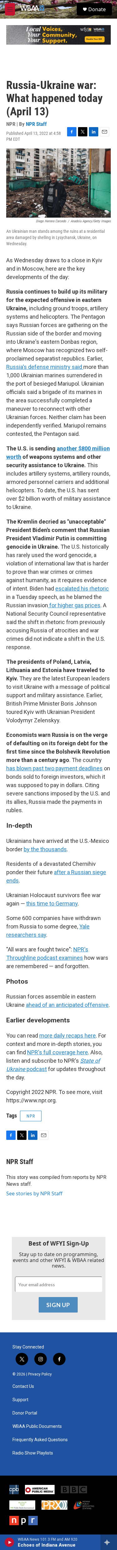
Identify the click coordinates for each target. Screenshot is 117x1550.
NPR (31, 1116)
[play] (9, 1542)
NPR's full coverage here (57, 1052)
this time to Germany (52, 903)
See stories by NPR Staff (34, 1193)
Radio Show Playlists (32, 1453)
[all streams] (108, 1542)
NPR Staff (36, 124)
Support (20, 1399)
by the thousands (45, 849)
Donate (97, 9)
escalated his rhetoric (82, 588)
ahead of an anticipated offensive (67, 1005)
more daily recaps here (67, 1035)
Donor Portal (24, 1413)
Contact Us (23, 1386)
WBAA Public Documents (37, 1426)
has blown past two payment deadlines (54, 768)
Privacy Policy (40, 1374)
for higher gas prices (74, 605)
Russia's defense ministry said (44, 367)
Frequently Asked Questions (40, 1439)
